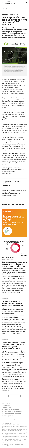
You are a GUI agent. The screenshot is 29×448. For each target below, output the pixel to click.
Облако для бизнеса (7, 417)
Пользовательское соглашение (10, 409)
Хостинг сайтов (6, 420)
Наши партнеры (6, 405)
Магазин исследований (10, 2)
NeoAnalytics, (5, 14)
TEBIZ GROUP (5, 298)
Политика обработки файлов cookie (12, 411)
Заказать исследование (8, 401)
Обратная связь (6, 403)
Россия (3, 197)
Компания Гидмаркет (7, 259)
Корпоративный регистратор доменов (12, 419)
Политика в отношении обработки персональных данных (11, 414)
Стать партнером (6, 407)
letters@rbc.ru (23, 442)
